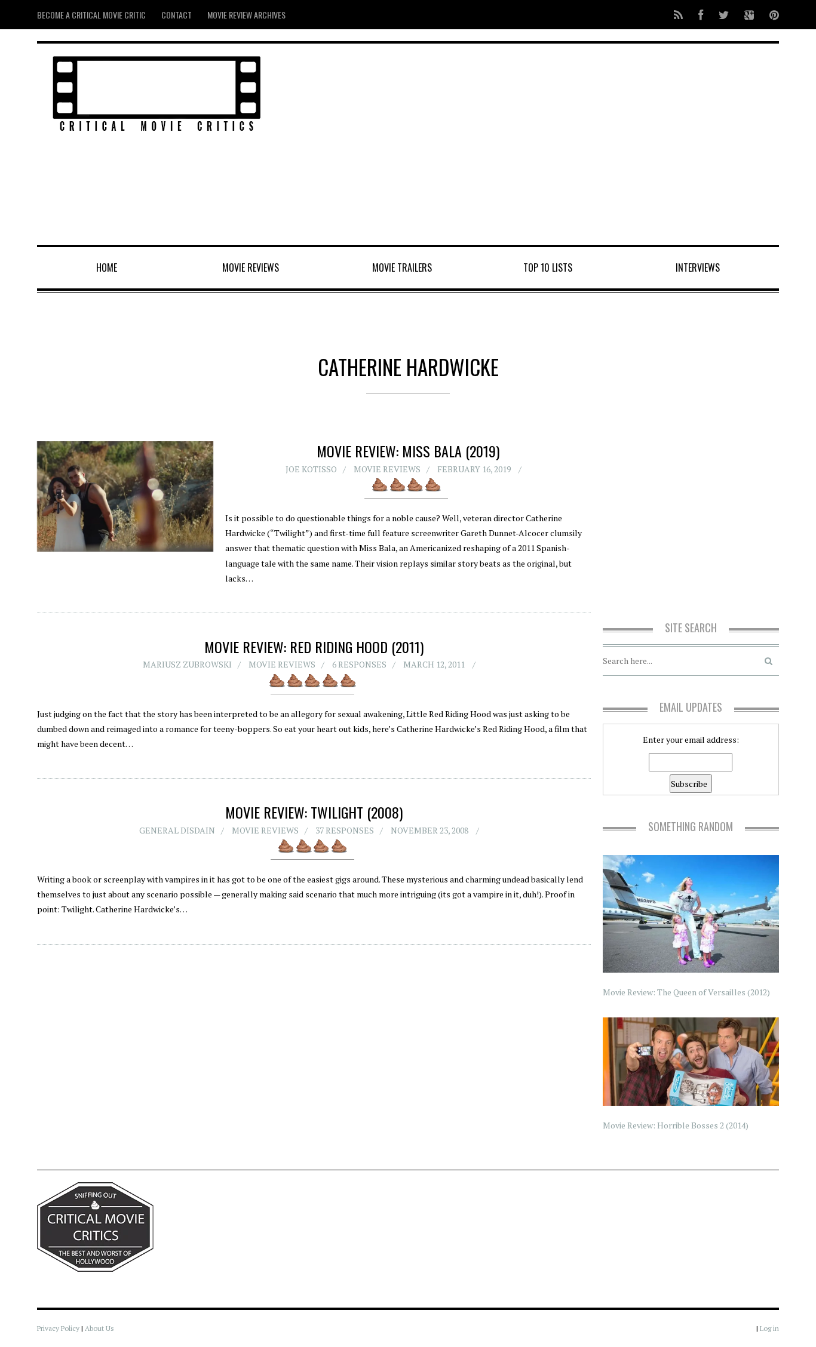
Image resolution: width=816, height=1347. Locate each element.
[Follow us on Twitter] (723, 14)
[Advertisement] (534, 145)
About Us (99, 1328)
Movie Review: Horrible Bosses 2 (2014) (675, 1125)
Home (106, 267)
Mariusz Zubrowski (187, 664)
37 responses (344, 830)
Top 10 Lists (547, 267)
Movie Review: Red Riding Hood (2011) (314, 646)
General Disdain (177, 830)
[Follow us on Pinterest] (770, 14)
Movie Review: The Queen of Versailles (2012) (686, 992)
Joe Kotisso (311, 469)
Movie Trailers (402, 267)
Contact (176, 14)
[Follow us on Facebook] (700, 14)
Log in (769, 1328)
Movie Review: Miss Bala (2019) (408, 451)
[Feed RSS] (678, 14)
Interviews (698, 267)
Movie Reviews (250, 267)
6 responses (359, 664)
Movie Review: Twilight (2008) (314, 812)
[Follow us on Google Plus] (749, 14)
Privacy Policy (58, 1328)
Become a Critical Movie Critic (91, 14)
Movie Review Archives (246, 14)
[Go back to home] (157, 91)
